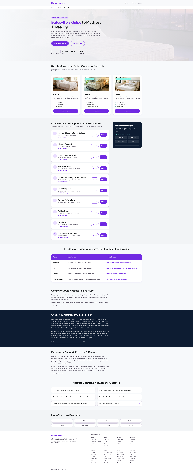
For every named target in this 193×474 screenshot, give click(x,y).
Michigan (119, 448)
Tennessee (132, 458)
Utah (105, 460)
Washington (94, 462)
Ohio (131, 454)
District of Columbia (96, 441)
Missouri (106, 450)
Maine (131, 445)
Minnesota (132, 448)
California (93, 439)
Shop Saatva (96, 111)
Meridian (131, 425)
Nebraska (132, 450)
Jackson (62, 420)
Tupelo (108, 425)
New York (93, 454)
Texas (92, 460)
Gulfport (85, 420)
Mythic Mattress (58, 3)
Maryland (93, 448)
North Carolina (107, 454)
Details (103, 134)
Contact (139, 3)
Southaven (130, 420)
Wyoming (132, 462)
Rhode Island (94, 458)
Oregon (106, 456)
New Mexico (133, 452)
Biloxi (62, 425)
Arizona (119, 437)
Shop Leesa (127, 111)
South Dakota (120, 458)
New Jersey (120, 452)
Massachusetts (108, 448)
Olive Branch (85, 425)
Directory (127, 3)
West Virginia (107, 462)
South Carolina (107, 458)
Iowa (131, 443)
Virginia (132, 460)
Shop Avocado (66, 111)
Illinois (105, 443)
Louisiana (119, 445)
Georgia (119, 441)
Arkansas (132, 437)
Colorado (106, 439)
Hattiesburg (108, 420)
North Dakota (120, 454)
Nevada (93, 452)
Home (52, 7)
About (133, 3)
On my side (121, 137)
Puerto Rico (133, 456)
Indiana (119, 443)
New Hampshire (108, 452)
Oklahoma (93, 456)
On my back (133, 137)
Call (95, 135)
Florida (105, 441)
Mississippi (59, 7)
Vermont (119, 460)
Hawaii (131, 441)
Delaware (132, 439)
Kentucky (106, 445)
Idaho (92, 443)
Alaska (105, 437)
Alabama (93, 437)
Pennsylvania (120, 456)
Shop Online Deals (60, 43)
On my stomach (121, 141)
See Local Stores (77, 43)
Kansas (93, 445)
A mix (133, 141)
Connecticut (120, 439)
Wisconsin (119, 462)
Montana (119, 450)
